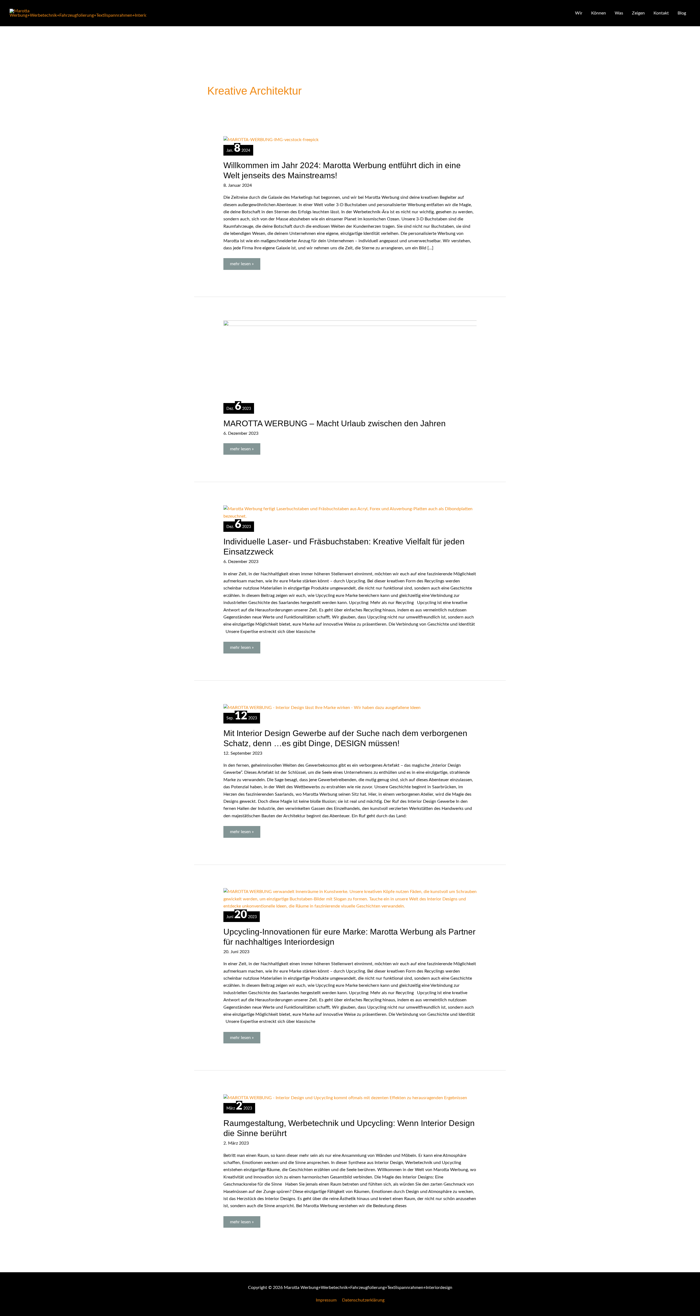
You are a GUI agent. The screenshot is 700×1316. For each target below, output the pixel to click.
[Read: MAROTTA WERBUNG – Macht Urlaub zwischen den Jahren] (363, 360)
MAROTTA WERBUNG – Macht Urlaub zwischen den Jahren (334, 423)
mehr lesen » (243, 262)
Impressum (326, 1300)
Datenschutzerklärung (363, 1300)
